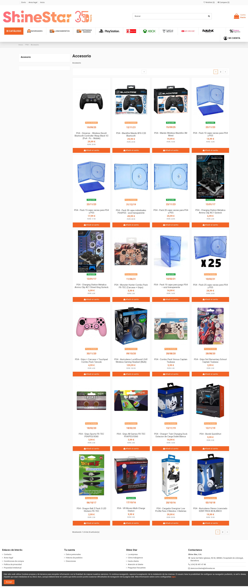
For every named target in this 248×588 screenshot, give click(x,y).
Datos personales (73, 554)
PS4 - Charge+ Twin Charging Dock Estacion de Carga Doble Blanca (170, 435)
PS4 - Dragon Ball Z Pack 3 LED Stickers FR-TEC (91, 509)
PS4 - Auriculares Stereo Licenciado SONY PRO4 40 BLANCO (210, 509)
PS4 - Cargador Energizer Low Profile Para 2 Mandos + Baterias (170, 509)
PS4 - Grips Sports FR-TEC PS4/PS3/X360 (91, 435)
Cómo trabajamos (135, 558)
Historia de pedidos (74, 558)
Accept (9, 582)
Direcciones (71, 561)
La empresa (133, 554)
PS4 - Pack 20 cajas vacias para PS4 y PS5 (171, 211)
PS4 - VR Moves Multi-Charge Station (131, 509)
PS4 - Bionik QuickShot (210, 434)
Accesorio (26, 57)
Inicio (42, 2)
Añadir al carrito (92, 150)
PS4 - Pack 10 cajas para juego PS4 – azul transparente (171, 286)
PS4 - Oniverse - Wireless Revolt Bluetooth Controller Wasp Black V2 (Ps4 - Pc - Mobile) (91, 136)
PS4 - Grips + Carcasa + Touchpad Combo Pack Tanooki (91, 360)
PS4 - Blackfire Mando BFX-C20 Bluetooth (131, 134)
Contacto (7, 554)
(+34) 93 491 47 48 (198, 564)
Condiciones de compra (14, 561)
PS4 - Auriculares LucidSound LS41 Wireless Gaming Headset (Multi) (131, 360)
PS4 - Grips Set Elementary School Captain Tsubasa (210, 360)
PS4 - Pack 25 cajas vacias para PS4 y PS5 (210, 286)
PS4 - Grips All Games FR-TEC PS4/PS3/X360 (131, 435)
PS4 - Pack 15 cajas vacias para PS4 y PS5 (91, 211)
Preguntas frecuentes (137, 568)
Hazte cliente (133, 561)
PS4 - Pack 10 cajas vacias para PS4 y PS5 (210, 134)
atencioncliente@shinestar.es (203, 568)
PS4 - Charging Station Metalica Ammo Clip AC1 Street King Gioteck (91, 286)
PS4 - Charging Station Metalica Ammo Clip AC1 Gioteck (210, 211)
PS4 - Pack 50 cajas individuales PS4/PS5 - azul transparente (131, 211)
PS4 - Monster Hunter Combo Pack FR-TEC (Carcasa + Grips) (131, 286)
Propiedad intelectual (12, 568)
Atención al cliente (135, 564)
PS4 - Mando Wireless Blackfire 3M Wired (170, 134)
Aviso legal (33, 2)
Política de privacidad (13, 564)
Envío (23, 2)
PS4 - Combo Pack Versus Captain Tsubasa (170, 360)
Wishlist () (210, 2)
